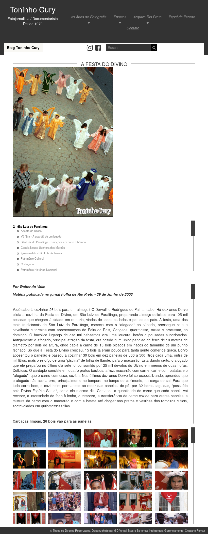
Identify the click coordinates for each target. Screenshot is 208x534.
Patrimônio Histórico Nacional (39, 270)
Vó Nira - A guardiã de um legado (41, 236)
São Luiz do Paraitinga (32, 226)
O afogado (27, 264)
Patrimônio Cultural (32, 258)
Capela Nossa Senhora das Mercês (43, 247)
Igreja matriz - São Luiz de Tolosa (41, 253)
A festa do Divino (31, 231)
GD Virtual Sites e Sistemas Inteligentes (138, 530)
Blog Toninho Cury (23, 47)
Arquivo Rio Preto (147, 16)
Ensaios (120, 16)
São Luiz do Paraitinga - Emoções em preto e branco (53, 242)
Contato (133, 27)
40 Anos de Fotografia (89, 16)
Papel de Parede (182, 16)
